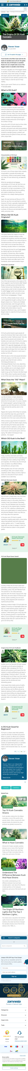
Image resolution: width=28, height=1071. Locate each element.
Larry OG (10, 345)
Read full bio (6, 777)
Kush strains (22, 249)
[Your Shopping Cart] (26, 4)
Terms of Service (6, 980)
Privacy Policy (22, 979)
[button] (4, 48)
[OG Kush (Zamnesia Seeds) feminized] (14, 25)
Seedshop (16, 787)
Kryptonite (13, 295)
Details (14, 548)
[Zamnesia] (13, 5)
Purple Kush (17, 345)
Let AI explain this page (14, 54)
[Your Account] (24, 4)
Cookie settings (14, 1068)
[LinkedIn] (23, 777)
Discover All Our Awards (14, 995)
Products (6, 787)
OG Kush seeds (7, 86)
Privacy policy (23, 1055)
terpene (18, 182)
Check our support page (21, 1041)
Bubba (8, 291)
